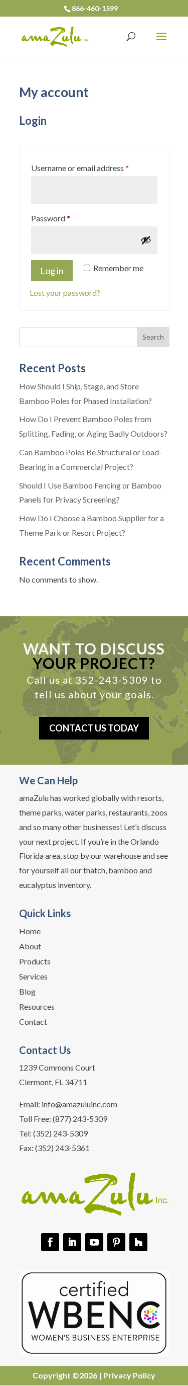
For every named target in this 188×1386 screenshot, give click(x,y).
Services (33, 977)
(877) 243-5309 (80, 1118)
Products (35, 962)
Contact (33, 1022)
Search (153, 337)
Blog (27, 992)
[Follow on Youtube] (94, 1242)
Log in (52, 270)
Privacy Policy (129, 1375)
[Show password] (145, 240)
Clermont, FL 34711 (53, 1082)
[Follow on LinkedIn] (72, 1242)
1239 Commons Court (57, 1067)
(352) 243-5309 (60, 1133)
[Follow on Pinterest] (116, 1242)
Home (30, 932)
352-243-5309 (111, 680)
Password (66, 218)
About (30, 947)
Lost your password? (65, 292)
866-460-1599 (95, 8)
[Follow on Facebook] (50, 1242)
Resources (37, 1007)
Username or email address (94, 167)
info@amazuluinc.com (79, 1104)
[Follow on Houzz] (138, 1242)
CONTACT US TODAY (94, 727)
